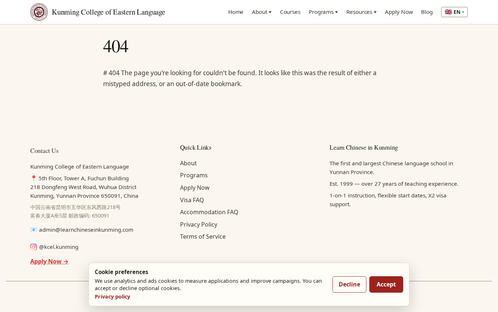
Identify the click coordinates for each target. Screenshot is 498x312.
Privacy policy (112, 296)
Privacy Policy (198, 224)
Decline (349, 284)
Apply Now (399, 11)
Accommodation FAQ (209, 212)
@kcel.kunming (58, 246)
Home (236, 11)
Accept (386, 284)
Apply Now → (49, 261)
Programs (321, 11)
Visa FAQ (192, 200)
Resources (359, 11)
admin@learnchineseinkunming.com (86, 229)
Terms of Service (203, 236)
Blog (427, 11)
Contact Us (44, 150)
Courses (290, 11)
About (259, 11)
